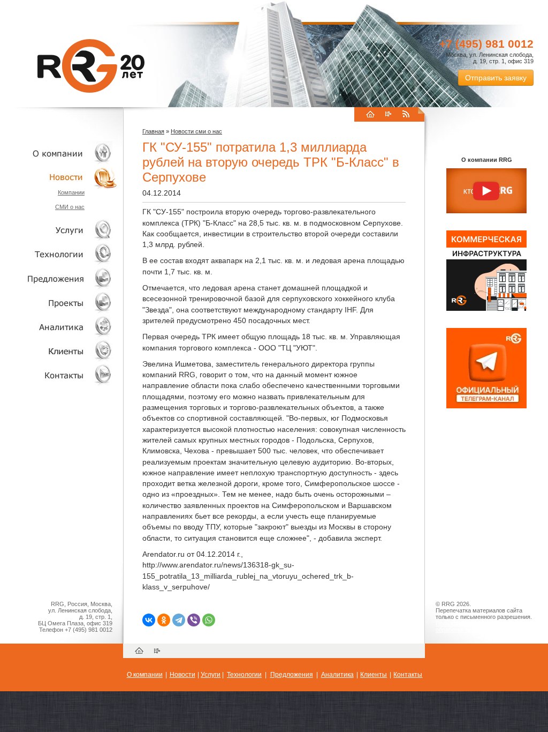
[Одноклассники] (163, 620)
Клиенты (58, 351)
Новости (61, 177)
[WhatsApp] (208, 620)
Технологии (58, 254)
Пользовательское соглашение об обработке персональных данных (482, 626)
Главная (153, 131)
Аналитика (58, 327)
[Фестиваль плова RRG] (486, 308)
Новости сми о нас (196, 131)
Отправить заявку (496, 77)
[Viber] (193, 620)
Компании (71, 192)
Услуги (58, 230)
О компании (58, 153)
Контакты (58, 375)
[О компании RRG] (486, 191)
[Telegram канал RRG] (486, 406)
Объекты (58, 278)
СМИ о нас (70, 207)
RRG (90, 66)
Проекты (58, 302)
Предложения (291, 674)
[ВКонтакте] (148, 620)
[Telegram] (178, 620)
